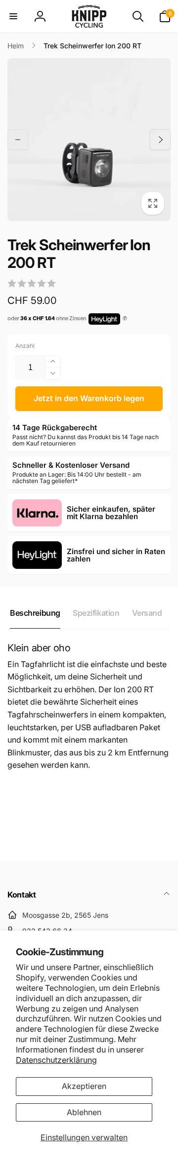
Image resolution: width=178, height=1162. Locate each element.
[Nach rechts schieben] (160, 139)
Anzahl (25, 345)
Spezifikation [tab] (96, 613)
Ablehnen (84, 1112)
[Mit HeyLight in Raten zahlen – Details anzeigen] (125, 319)
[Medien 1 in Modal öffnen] (89, 139)
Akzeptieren (84, 1086)
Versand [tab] (147, 613)
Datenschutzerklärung (56, 1060)
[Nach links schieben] (17, 139)
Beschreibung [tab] (35, 613)
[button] (13, 16)
